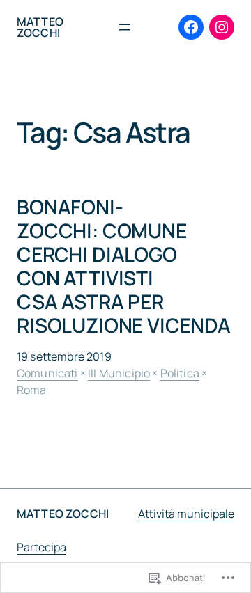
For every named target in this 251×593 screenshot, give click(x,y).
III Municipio (119, 373)
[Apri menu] (124, 27)
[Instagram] (221, 27)
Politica (179, 373)
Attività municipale (186, 513)
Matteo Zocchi (40, 27)
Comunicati (47, 373)
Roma (32, 389)
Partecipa (41, 547)
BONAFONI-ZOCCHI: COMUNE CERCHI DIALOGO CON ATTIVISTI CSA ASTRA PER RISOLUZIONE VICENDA (124, 266)
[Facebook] (191, 27)
